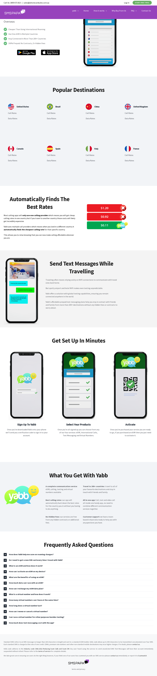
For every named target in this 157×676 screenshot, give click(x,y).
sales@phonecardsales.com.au (36, 2)
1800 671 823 (15, 2)
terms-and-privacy (78, 669)
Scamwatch (142, 656)
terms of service (44, 651)
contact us (136, 644)
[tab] (78, 554)
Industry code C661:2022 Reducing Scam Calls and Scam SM (46, 649)
